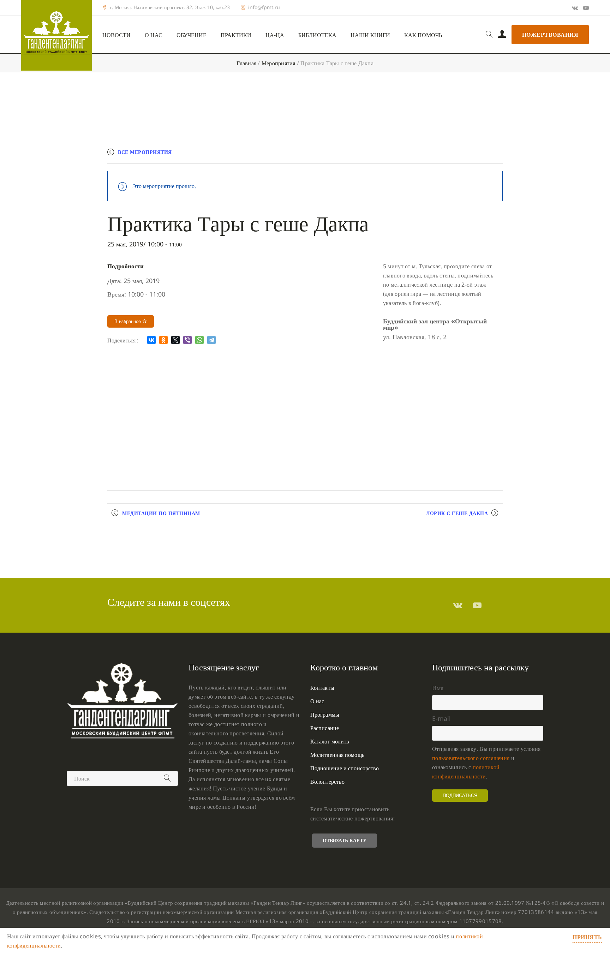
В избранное (128, 321)
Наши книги (370, 35)
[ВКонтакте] (151, 340)
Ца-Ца (274, 35)
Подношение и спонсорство (344, 768)
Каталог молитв (329, 741)
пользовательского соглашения (470, 758)
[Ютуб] (586, 8)
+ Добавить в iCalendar (470, 155)
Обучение (192, 35)
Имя (437, 687)
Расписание (324, 728)
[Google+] (575, 8)
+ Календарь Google (399, 155)
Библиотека (317, 35)
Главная (246, 63)
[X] (175, 340)
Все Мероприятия (145, 152)
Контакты (322, 688)
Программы (324, 714)
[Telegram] (211, 340)
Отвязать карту (344, 840)
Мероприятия (278, 63)
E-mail (441, 718)
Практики (236, 35)
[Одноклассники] (163, 340)
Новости (116, 35)
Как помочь (423, 35)
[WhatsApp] (199, 340)
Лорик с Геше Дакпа (457, 513)
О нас (153, 35)
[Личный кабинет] (502, 34)
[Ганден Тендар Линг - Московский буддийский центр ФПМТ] (56, 35)
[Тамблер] (457, 605)
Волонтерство (327, 781)
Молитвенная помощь (337, 755)
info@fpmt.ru (264, 7)
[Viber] (187, 340)
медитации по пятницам (161, 513)
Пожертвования (550, 34)
